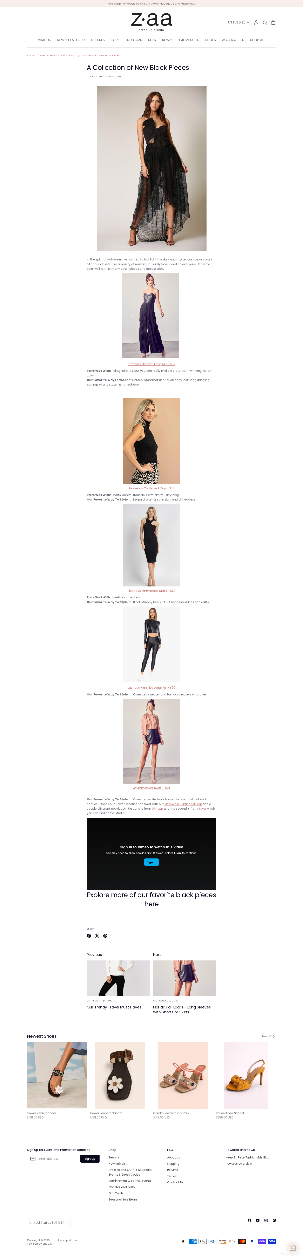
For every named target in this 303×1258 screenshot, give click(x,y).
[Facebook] (249, 1220)
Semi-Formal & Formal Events (130, 1181)
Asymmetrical (151, 788)
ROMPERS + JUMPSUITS (180, 40)
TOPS (115, 40)
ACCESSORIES (233, 40)
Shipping (173, 1164)
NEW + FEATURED (71, 40)
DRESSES (98, 40)
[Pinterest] (274, 1220)
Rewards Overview (239, 1164)
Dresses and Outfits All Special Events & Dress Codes (130, 1172)
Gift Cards (116, 1193)
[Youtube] (258, 1220)
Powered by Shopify (39, 1243)
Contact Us (175, 1182)
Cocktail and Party (122, 1187)
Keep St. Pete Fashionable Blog (247, 1157)
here (151, 904)
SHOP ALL (257, 40)
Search (114, 1157)
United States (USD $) (47, 1222)
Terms (171, 1176)
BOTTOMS (134, 40)
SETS (152, 40)
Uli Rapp (157, 809)
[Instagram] (266, 1220)
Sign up (90, 1159)
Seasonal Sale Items (123, 1199)
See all (266, 1036)
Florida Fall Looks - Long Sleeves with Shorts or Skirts (182, 1010)
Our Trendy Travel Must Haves (114, 1007)
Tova (202, 809)
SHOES (210, 40)
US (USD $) (236, 22)
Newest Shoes (42, 1036)
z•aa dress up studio (63, 1240)
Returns (172, 1170)
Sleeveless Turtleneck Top (183, 804)
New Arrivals (117, 1164)
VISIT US (44, 40)
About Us (173, 1157)
